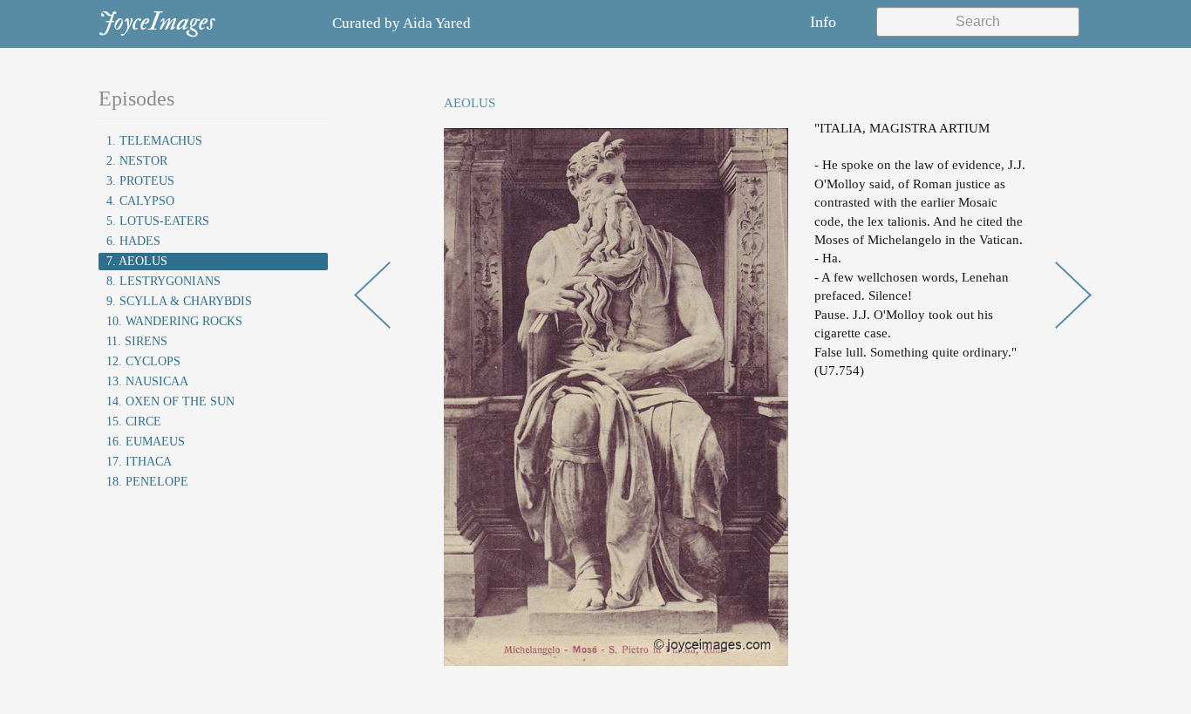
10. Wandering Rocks (174, 321)
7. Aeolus (136, 261)
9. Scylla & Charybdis (179, 301)
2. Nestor (136, 160)
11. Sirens (136, 341)
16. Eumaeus (145, 441)
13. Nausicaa (147, 381)
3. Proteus (140, 180)
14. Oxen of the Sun (170, 401)
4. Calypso (140, 200)
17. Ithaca (139, 461)
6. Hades (133, 241)
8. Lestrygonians (163, 281)
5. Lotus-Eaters (157, 221)
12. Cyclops (143, 361)
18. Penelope (147, 481)
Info (823, 22)
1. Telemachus (154, 140)
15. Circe (133, 421)
